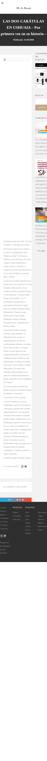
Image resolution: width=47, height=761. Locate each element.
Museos (41, 519)
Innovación (42, 512)
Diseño (28, 526)
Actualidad (17, 516)
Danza (27, 523)
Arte (27, 512)
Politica (15, 512)
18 (37, 80)
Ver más (41, 250)
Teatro (40, 530)
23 (46, 80)
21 (43, 80)
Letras (40, 516)
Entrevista (16, 519)
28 (43, 83)
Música (41, 523)
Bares (27, 516)
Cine (27, 519)
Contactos (4, 529)
